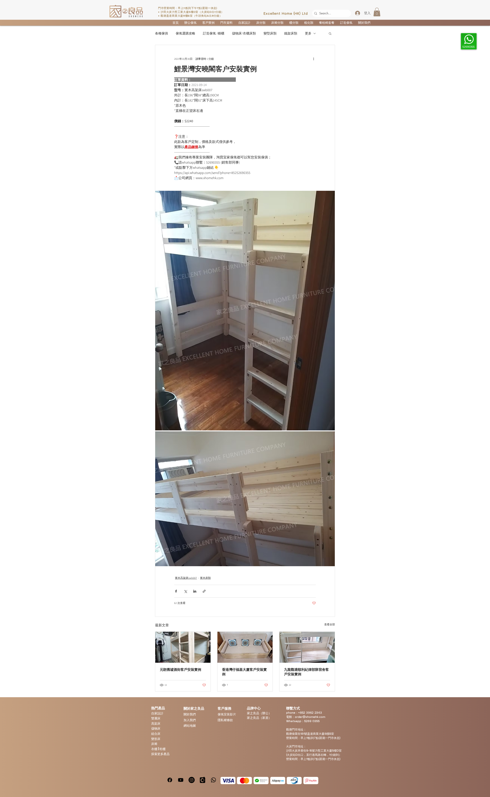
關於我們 (190, 714)
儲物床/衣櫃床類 (244, 33)
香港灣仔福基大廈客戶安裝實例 (244, 672)
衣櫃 (154, 749)
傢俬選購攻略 (185, 33)
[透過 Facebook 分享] (176, 591)
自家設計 (157, 713)
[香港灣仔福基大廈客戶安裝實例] (245, 647)
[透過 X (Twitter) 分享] (185, 591)
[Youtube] (181, 780)
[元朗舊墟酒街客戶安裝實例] (183, 647)
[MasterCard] (244, 780)
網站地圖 (190, 725)
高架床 (155, 723)
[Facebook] (170, 780)
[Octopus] (294, 780)
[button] (377, 12)
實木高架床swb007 (186, 578)
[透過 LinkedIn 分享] (195, 591)
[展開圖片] (245, 310)
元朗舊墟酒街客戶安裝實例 (180, 670)
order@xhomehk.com (310, 717)
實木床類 (205, 578)
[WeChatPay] (261, 780)
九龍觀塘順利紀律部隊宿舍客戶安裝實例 (306, 672)
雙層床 (155, 718)
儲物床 (155, 728)
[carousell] (202, 780)
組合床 (155, 733)
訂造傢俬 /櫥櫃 (213, 33)
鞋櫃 (162, 749)
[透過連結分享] (204, 591)
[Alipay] (277, 780)
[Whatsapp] (213, 780)
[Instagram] (192, 780)
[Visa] (227, 780)
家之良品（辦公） (259, 713)
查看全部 (329, 624)
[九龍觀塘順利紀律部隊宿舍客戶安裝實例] (307, 647)
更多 (308, 33)
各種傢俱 (161, 33)
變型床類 (270, 33)
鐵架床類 (290, 33)
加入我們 (190, 720)
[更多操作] (313, 59)
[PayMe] (310, 780)
